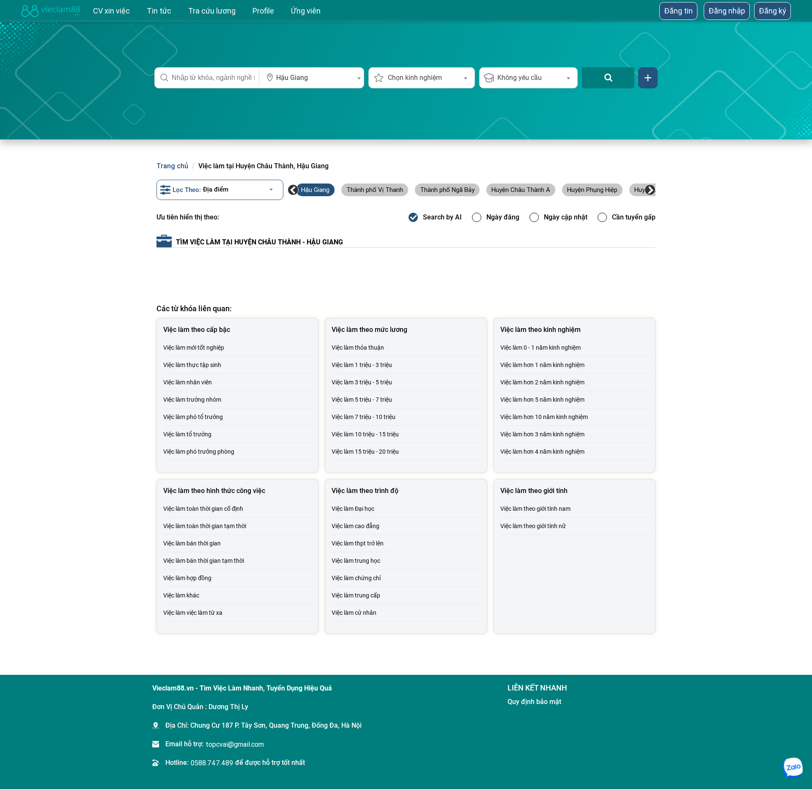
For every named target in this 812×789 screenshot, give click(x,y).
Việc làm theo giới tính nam (535, 508)
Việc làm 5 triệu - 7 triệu (362, 399)
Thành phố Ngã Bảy (447, 190)
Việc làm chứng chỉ (356, 578)
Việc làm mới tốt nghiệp (193, 347)
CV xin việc (111, 11)
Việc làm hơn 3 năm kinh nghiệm (542, 434)
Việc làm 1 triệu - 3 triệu (362, 365)
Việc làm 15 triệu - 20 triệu (365, 451)
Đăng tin (678, 11)
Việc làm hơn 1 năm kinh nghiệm (542, 365)
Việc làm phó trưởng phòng (198, 451)
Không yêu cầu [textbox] (519, 78)
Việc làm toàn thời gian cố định (203, 508)
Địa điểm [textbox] (215, 189)
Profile (263, 11)
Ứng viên (306, 11)
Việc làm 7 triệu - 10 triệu (363, 417)
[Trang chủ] (50, 11)
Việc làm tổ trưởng (187, 434)
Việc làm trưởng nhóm (192, 399)
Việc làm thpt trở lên (358, 543)
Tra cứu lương (212, 11)
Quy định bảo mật (534, 702)
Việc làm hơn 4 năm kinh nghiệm (542, 451)
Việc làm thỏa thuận (358, 347)
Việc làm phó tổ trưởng (193, 417)
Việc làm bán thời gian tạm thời (203, 560)
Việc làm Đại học (353, 508)
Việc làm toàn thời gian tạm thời (204, 526)
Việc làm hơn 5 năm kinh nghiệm (542, 399)
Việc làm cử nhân (354, 612)
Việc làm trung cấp (356, 595)
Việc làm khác (181, 595)
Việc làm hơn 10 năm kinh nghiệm (544, 417)
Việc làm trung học (356, 560)
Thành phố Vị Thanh (374, 190)
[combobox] (311, 77)
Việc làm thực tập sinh (192, 365)
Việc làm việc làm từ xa (192, 612)
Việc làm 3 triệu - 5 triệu (362, 382)
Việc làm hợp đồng (187, 578)
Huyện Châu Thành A (520, 190)
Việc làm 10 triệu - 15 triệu (365, 434)
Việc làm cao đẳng (355, 526)
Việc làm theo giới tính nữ (533, 526)
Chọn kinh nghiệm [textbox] (415, 78)
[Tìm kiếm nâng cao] (648, 77)
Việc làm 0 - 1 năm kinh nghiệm (540, 347)
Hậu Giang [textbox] (292, 78)
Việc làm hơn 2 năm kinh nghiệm (542, 382)
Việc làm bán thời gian (192, 543)
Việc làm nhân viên (187, 382)
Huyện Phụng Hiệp (592, 190)
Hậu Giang (315, 190)
